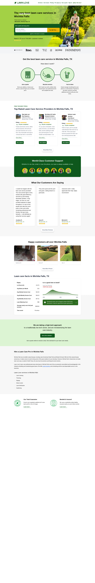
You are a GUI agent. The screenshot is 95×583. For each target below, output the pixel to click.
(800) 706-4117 (77, 2)
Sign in (70, 2)
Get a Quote (20, 142)
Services (40, 2)
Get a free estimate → (47, 335)
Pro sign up (58, 2)
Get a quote (65, 2)
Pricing (52, 2)
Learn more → (27, 406)
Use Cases (46, 2)
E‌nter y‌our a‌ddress (20, 29)
